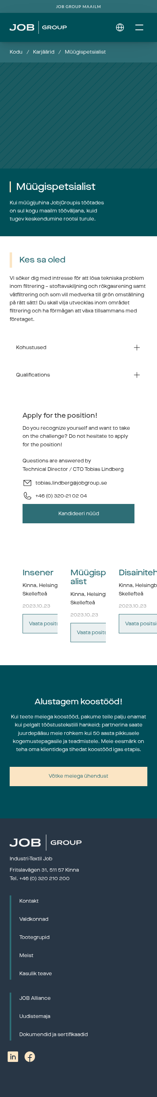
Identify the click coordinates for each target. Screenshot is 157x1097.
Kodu (16, 52)
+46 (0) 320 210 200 (44, 878)
